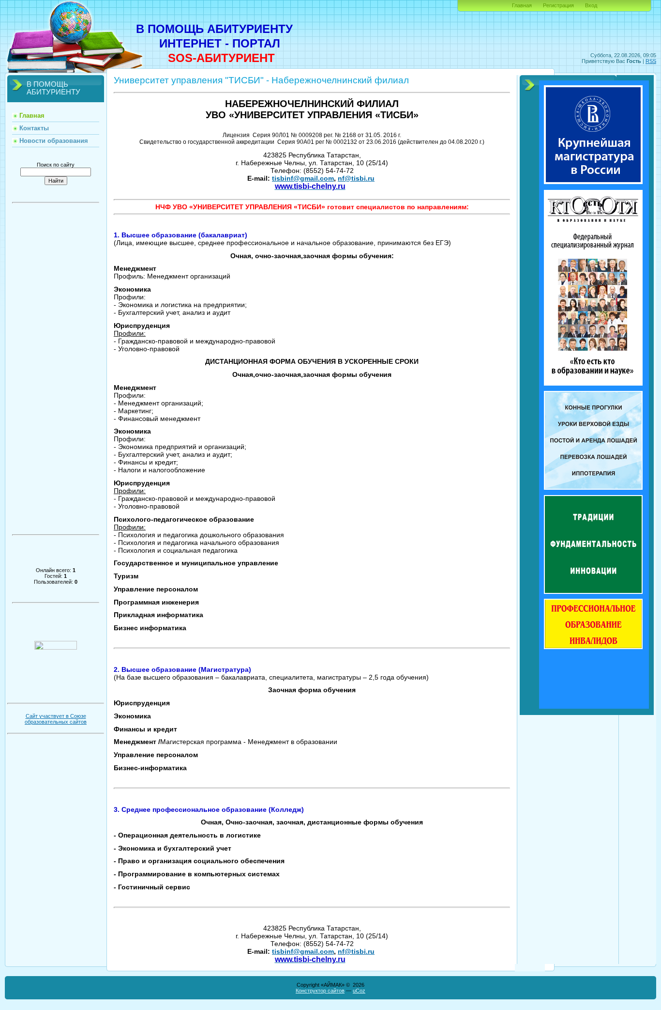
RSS (651, 61)
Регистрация (558, 5)
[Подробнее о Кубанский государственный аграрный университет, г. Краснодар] (593, 592)
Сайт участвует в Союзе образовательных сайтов (56, 719)
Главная (522, 5)
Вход (591, 5)
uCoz (359, 991)
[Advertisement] (55, 372)
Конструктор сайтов (320, 991)
